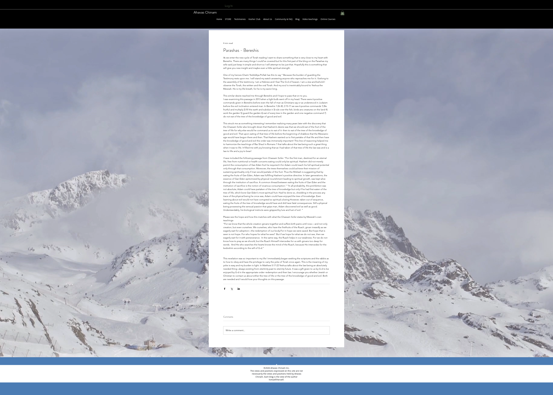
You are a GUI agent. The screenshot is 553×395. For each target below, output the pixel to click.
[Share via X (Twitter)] (231, 288)
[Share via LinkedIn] (238, 288)
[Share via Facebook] (224, 288)
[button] (342, 12)
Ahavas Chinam (205, 12)
